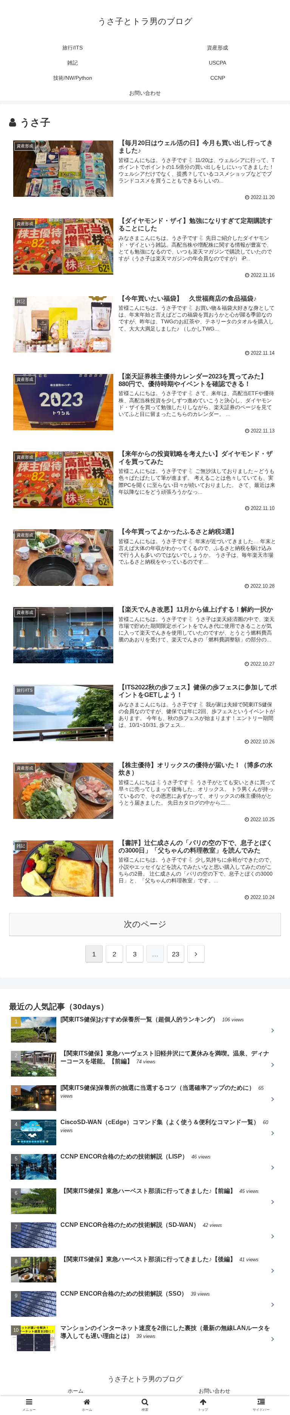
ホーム (75, 1391)
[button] (268, 917)
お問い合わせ (214, 1391)
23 (175, 954)
